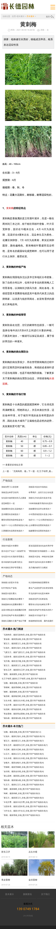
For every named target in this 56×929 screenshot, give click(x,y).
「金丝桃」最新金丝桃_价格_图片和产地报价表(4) (23, 771)
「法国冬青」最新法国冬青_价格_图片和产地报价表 (23, 656)
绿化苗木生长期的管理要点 (12, 556)
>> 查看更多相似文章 (12, 464)
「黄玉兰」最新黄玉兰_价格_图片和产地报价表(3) (23, 797)
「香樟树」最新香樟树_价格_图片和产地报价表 (22, 687)
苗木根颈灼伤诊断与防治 (11, 562)
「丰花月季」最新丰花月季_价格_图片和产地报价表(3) (25, 802)
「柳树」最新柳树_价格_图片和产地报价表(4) (21, 789)
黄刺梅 (10, 208)
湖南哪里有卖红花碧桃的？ (12, 508)
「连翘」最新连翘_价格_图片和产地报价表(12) (21, 732)
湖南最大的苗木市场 (9, 582)
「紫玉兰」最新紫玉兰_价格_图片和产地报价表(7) (23, 740)
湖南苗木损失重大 (9, 593)
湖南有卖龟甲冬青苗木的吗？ (41, 610)
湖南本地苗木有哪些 (9, 545)
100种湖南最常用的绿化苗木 (41, 503)
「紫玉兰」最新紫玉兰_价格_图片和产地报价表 (22, 643)
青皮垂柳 (5, 879)
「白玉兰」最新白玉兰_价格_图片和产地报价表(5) (23, 754)
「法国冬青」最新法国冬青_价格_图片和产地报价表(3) (25, 806)
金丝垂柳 (33, 879)
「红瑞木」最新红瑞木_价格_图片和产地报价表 (22, 648)
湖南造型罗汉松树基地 (38, 599)
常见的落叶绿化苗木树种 (39, 593)
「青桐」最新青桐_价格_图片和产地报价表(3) (21, 815)
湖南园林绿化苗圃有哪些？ (12, 604)
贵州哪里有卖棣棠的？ (10, 514)
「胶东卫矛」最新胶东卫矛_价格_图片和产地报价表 (23, 669)
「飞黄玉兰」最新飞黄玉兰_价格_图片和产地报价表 (23, 652)
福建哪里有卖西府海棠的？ (40, 530)
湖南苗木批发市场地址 (38, 487)
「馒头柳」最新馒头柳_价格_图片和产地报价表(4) (23, 780)
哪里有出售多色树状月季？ (40, 604)
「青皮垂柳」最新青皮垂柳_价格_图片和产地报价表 (23, 713)
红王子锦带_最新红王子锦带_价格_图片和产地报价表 (24, 678)
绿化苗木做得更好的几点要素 (13, 498)
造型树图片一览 (8, 503)
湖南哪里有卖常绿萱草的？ (40, 508)
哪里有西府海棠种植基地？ (12, 519)
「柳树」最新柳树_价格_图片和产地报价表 (20, 691)
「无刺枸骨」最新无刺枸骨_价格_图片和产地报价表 (23, 634)
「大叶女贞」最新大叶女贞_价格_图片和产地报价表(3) (25, 810)
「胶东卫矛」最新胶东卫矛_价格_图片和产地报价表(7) (25, 745)
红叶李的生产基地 (9, 588)
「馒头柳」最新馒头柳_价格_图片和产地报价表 (22, 718)
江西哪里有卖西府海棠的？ (12, 530)
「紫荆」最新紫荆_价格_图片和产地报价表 (20, 674)
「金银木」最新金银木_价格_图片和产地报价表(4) (23, 762)
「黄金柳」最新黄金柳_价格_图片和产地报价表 (22, 639)
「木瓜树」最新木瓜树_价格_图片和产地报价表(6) (23, 749)
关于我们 (45, 894)
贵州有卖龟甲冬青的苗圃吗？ (13, 615)
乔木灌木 (30, 16)
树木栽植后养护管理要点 (11, 567)
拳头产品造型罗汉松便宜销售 (41, 588)
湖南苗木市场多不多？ (38, 615)
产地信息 (8, 480)
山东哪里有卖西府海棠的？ (40, 525)
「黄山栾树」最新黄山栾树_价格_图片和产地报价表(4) (25, 775)
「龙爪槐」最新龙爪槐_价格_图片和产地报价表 (22, 661)
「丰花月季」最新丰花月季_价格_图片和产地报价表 (23, 705)
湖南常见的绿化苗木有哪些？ (41, 562)
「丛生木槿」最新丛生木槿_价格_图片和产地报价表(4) (25, 758)
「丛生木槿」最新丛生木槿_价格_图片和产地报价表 (23, 700)
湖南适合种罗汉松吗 (9, 492)
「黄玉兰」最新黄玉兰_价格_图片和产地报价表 (22, 665)
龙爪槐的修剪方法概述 (38, 567)
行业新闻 (8, 539)
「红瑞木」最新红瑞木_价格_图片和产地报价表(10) (23, 736)
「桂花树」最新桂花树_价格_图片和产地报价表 (22, 709)
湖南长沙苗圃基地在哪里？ (12, 599)
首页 (14, 16)
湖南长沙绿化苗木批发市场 (40, 498)
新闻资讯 (27, 894)
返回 (48, 16)
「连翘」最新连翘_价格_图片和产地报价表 (20, 683)
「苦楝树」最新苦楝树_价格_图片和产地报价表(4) (23, 767)
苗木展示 (20, 16)
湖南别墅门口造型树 (9, 487)
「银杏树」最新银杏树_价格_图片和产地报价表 (22, 696)
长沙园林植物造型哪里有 (39, 582)
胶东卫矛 (5, 851)
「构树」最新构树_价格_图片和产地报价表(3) (21, 793)
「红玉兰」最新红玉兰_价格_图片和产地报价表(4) (23, 784)
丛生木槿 (33, 851)
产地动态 (8, 576)
